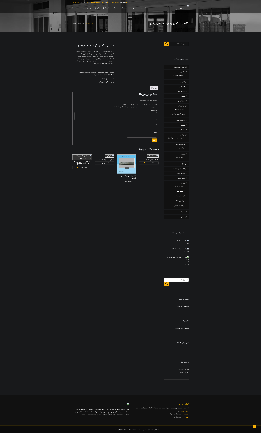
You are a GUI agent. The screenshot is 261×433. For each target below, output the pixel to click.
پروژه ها (133, 8)
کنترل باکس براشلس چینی (128, 176)
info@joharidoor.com (175, 414)
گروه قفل (184, 164)
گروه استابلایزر (183, 87)
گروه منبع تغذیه (182, 178)
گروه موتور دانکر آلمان (179, 201)
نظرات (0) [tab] (154, 88)
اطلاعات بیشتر (83, 167)
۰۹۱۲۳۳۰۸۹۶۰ (110, 75)
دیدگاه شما (153, 110)
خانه (95, 23)
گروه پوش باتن (182, 106)
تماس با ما (75, 8)
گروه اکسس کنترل (182, 91)
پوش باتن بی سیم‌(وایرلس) (177, 114)
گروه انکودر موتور (180, 186)
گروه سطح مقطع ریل (179, 75)
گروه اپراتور (184, 82)
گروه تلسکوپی (183, 130)
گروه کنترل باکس (89, 23)
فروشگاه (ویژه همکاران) (102, 8)
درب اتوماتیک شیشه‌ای (183, 369)
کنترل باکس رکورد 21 (106, 159)
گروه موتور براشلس (179, 196)
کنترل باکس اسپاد (152, 159)
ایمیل (155, 132)
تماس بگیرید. (91, 75)
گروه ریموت (181, 148)
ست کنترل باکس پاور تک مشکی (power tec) (82, 162)
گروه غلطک (184, 154)
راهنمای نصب (87, 8)
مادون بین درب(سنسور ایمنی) (176, 138)
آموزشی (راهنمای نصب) (180, 67)
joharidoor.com (177, 417)
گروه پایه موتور (180, 191)
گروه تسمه (184, 125)
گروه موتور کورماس (179, 206)
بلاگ (114, 8)
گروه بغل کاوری (182, 101)
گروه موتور (184, 183)
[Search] (166, 44)
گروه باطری (184, 96)
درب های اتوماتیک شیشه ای (181, 307)
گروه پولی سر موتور (181, 120)
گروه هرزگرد (183, 212)
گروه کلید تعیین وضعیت (180, 169)
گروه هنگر (184, 217)
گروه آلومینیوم (183, 72)
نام (156, 125)
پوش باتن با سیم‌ (180, 109)
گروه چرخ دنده (180, 157)
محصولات (123, 8)
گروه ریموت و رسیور (181, 144)
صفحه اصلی (143, 8)
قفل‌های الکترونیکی (184, 372)
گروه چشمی (183, 135)
